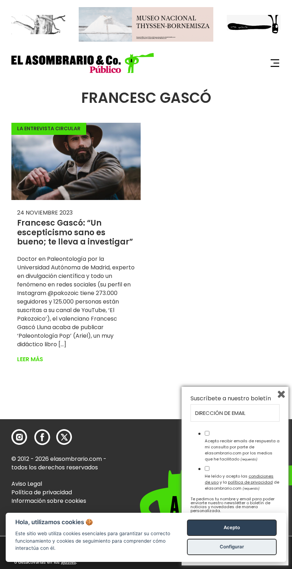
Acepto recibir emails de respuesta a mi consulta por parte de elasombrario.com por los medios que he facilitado (242, 450)
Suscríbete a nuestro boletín (231, 398)
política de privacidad (250, 482)
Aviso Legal (26, 484)
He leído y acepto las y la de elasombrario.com (242, 482)
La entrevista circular (48, 128)
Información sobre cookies (48, 501)
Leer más (30, 359)
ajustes (68, 562)
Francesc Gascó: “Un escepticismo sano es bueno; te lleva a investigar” (75, 232)
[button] (82, 63)
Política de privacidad (41, 492)
